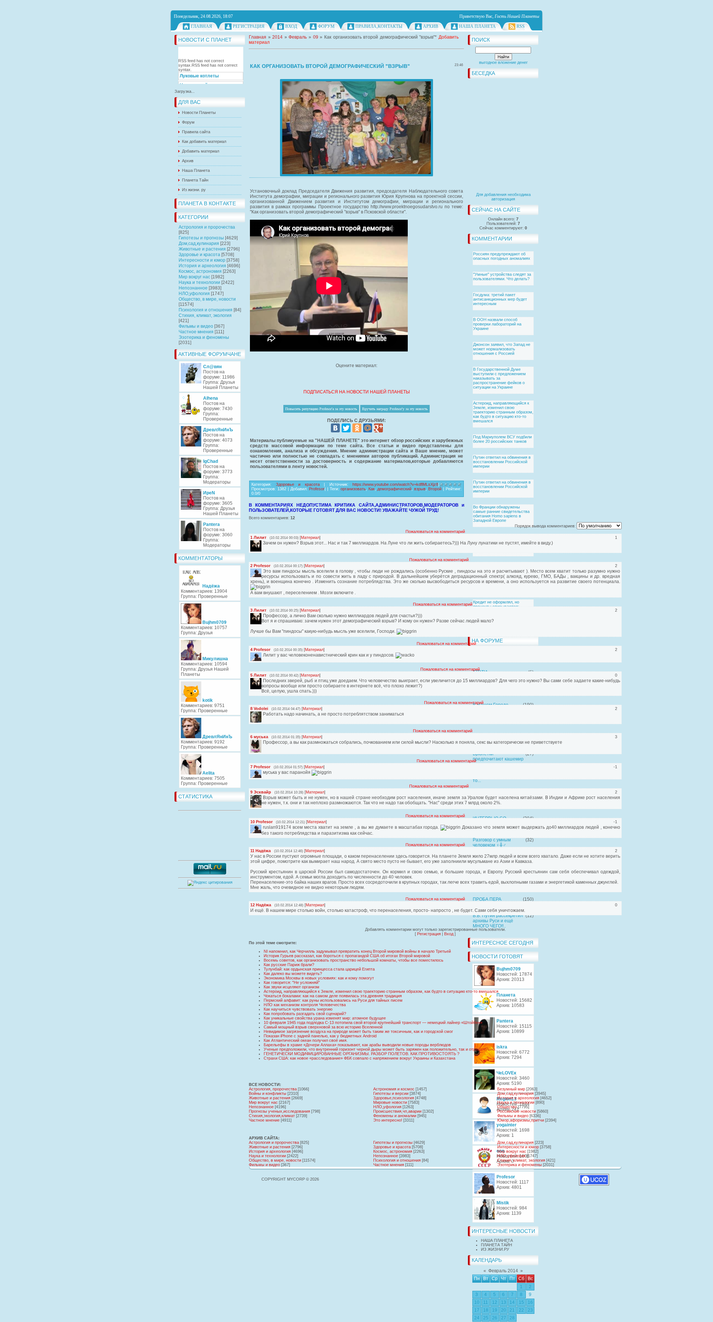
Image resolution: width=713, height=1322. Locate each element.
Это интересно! (387, 1120)
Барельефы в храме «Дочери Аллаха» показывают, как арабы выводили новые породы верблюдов (357, 1045)
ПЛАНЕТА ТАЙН (496, 1245)
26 (494, 1318)
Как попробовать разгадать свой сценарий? (305, 1013)
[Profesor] (262, 571)
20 (503, 1310)
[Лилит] (262, 543)
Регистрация (248, 26)
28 (512, 1318)
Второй (435, 489)
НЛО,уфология (194, 293)
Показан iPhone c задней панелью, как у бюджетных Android (320, 1036)
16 (530, 1302)
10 (476, 1302)
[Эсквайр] (262, 797)
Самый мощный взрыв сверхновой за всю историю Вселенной (323, 1027)
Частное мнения (196, 331)
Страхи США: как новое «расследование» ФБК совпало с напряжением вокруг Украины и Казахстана (359, 1058)
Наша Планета (477, 26)
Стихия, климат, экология (205, 315)
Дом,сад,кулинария (199, 243)
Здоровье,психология (393, 1098)
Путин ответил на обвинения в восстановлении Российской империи (502, 461)
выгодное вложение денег (503, 62)
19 (494, 1310)
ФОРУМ (326, 26)
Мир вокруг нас (194, 276)
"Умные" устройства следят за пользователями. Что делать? (502, 276)
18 (485, 1310)
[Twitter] (346, 427)
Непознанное (193, 288)
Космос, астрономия (200, 271)
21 (512, 1310)
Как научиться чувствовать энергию (298, 1009)
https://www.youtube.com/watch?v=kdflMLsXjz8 (395, 484)
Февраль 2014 (503, 1270)
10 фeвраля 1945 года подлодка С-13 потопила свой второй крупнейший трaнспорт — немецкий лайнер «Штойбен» (373, 1022)
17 (476, 1310)
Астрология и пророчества (207, 227)
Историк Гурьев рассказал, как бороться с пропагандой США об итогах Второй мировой (347, 955)
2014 (277, 37)
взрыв (420, 489)
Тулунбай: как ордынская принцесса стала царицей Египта (319, 969)
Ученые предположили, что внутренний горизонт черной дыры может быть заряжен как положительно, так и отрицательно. (380, 1049)
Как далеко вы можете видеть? (293, 973)
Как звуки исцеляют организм (291, 987)
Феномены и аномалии (394, 1115)
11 (485, 1302)
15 (521, 1302)
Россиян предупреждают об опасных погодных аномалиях (501, 256)
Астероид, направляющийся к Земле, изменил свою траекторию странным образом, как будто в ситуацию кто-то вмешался (503, 412)
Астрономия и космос (393, 1089)
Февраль (298, 37)
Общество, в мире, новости (207, 299)
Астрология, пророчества (273, 1089)
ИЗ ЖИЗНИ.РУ (495, 1249)
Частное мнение (264, 1120)
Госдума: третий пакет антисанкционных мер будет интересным (500, 299)
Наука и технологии (199, 282)
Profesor (317, 489)
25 (485, 1318)
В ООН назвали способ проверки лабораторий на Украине (497, 324)
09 (315, 37)
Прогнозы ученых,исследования (279, 1111)
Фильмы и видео (196, 326)
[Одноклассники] (356, 427)
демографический (394, 489)
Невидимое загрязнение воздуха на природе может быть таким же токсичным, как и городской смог (358, 1031)
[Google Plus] (378, 427)
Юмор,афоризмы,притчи (520, 1120)
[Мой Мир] (367, 427)
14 (512, 1302)
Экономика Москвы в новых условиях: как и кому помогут (319, 978)
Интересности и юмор (202, 260)
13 (503, 1302)
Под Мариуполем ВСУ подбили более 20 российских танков (502, 439)
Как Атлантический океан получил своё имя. (306, 1040)
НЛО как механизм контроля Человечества (305, 1004)
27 (503, 1318)
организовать (353, 489)
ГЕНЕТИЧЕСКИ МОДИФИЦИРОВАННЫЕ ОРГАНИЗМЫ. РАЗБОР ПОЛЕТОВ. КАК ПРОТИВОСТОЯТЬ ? (361, 1053)
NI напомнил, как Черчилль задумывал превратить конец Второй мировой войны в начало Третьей (357, 951)
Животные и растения (202, 249)
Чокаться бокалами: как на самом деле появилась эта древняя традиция (333, 996)
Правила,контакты (378, 26)
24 (476, 1318)
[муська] (262, 742)
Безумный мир (511, 1089)
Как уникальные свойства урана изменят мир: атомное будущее (325, 1018)
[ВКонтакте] (335, 427)
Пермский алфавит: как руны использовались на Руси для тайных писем (333, 1000)
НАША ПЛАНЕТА (497, 1240)
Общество (507, 1107)
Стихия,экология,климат (272, 1115)
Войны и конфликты (267, 1093)
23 (530, 1310)
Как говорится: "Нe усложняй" (292, 982)
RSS (521, 26)
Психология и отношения (205, 309)
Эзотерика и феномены (204, 337)
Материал (310, 537)
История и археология (202, 265)
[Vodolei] (262, 714)
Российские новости (516, 1111)
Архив (430, 26)
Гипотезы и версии (390, 1093)
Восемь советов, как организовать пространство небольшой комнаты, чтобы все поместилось (353, 960)
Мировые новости (390, 1102)
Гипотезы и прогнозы (201, 237)
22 (521, 1310)
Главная (201, 26)
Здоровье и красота (199, 254)
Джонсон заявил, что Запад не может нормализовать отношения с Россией (501, 349)
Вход (291, 26)
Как (371, 489)
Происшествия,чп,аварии (397, 1111)
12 (494, 1302)
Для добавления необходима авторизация (503, 196)
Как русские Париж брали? (289, 964)
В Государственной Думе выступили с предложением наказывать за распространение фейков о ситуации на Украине (499, 378)
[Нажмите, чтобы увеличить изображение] (356, 127)
